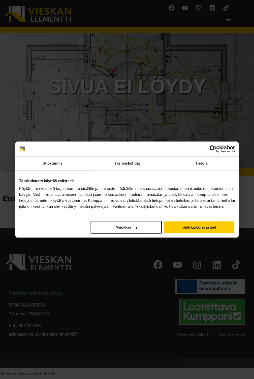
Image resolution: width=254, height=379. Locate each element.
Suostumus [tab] (53, 163)
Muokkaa (123, 227)
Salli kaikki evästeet (199, 227)
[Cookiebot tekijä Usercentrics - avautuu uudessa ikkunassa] (213, 149)
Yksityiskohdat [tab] (127, 163)
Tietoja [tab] (201, 163)
